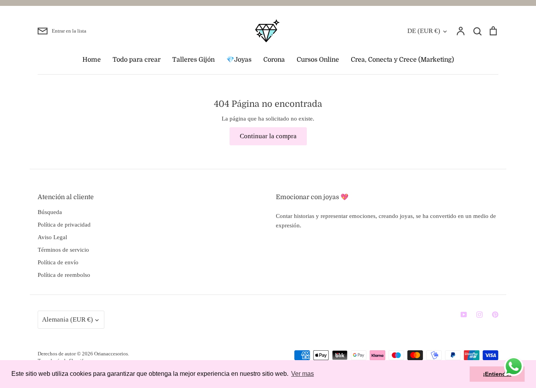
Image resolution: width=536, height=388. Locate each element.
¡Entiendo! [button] (497, 374)
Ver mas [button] (302, 373)
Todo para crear (136, 59)
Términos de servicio (63, 250)
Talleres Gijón (193, 59)
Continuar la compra (268, 136)
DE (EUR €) (423, 31)
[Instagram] (479, 314)
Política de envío (58, 262)
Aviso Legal (52, 237)
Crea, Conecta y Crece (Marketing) (402, 59)
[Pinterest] (495, 314)
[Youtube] (464, 314)
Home (91, 59)
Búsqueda (50, 212)
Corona (274, 59)
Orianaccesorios (111, 354)
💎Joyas (239, 59)
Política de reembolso (64, 275)
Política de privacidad (64, 224)
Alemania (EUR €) (67, 319)
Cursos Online (318, 59)
